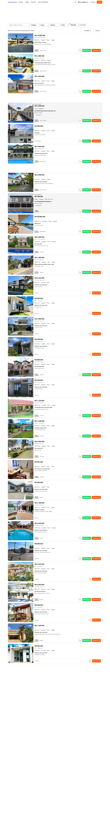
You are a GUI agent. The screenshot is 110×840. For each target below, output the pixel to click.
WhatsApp (86, 50)
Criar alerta (82, 25)
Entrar (99, 2)
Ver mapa (86, 30)
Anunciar (93, 2)
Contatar (95, 50)
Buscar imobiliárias (43, 2)
